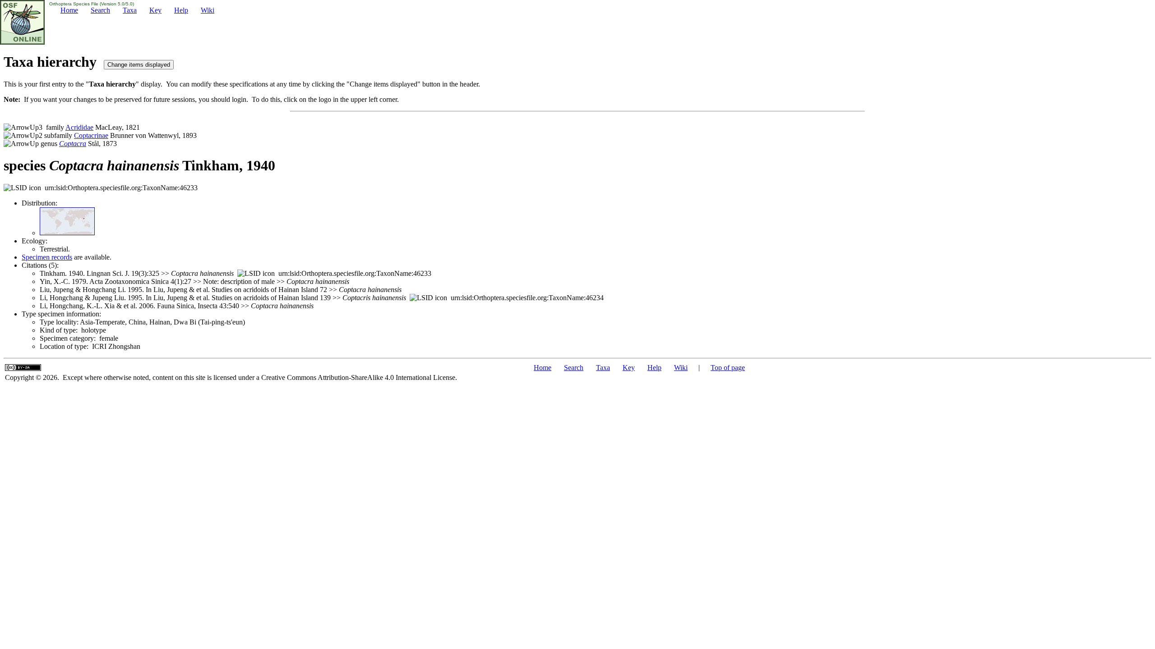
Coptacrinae (91, 135)
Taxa (130, 10)
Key (155, 10)
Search (100, 10)
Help (181, 10)
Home (69, 10)
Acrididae (79, 127)
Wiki (207, 10)
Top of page (728, 367)
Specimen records (47, 257)
